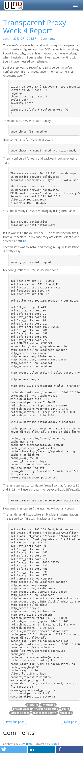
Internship (48, 704)
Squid (65, 708)
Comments (48, 38)
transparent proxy (45, 712)
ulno (29, 744)
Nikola (55, 744)
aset (6, 38)
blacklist (32, 704)
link (25, 241)
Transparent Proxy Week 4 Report (34, 27)
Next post (70, 722)
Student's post (19, 712)
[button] (13, 749)
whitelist (66, 712)
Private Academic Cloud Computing (35, 708)
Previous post (15, 722)
